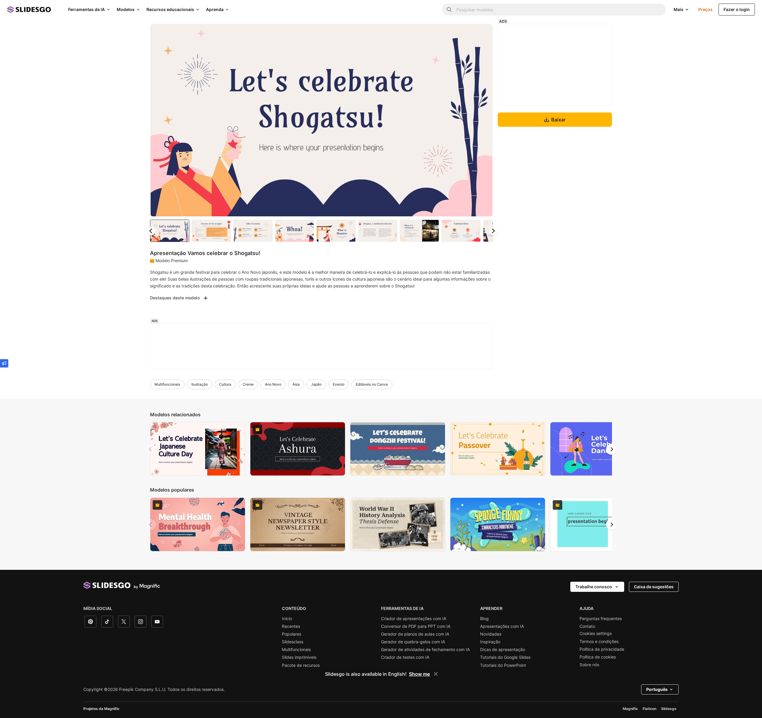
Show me (419, 674)
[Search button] (449, 9)
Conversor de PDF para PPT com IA (415, 626)
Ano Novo (273, 384)
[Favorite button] (467, 33)
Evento (338, 384)
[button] (493, 231)
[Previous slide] (150, 449)
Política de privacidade (602, 649)
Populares (291, 634)
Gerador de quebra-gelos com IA (413, 641)
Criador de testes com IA (405, 657)
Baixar (558, 120)
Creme (248, 384)
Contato (587, 626)
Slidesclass (292, 641)
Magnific (630, 708)
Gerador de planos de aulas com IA (415, 634)
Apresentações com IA (502, 626)
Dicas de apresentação (502, 649)
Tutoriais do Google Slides (505, 657)
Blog (484, 618)
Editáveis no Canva (372, 384)
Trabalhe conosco (593, 586)
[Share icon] (482, 33)
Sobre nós (589, 664)
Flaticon (649, 708)
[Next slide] (483, 120)
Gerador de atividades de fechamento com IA (425, 649)
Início (287, 618)
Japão (316, 384)
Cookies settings (596, 633)
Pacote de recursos (301, 665)
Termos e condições (599, 641)
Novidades (490, 634)
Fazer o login (737, 9)
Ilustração (199, 384)
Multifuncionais (167, 384)
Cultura (225, 384)
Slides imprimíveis (299, 657)
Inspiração (490, 641)
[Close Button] (436, 674)
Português (657, 689)
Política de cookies (598, 657)
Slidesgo (668, 708)
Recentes (291, 626)
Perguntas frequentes (601, 618)
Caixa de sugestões (654, 586)
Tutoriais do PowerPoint (503, 665)
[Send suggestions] (4, 363)
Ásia (296, 384)
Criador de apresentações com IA (413, 618)
